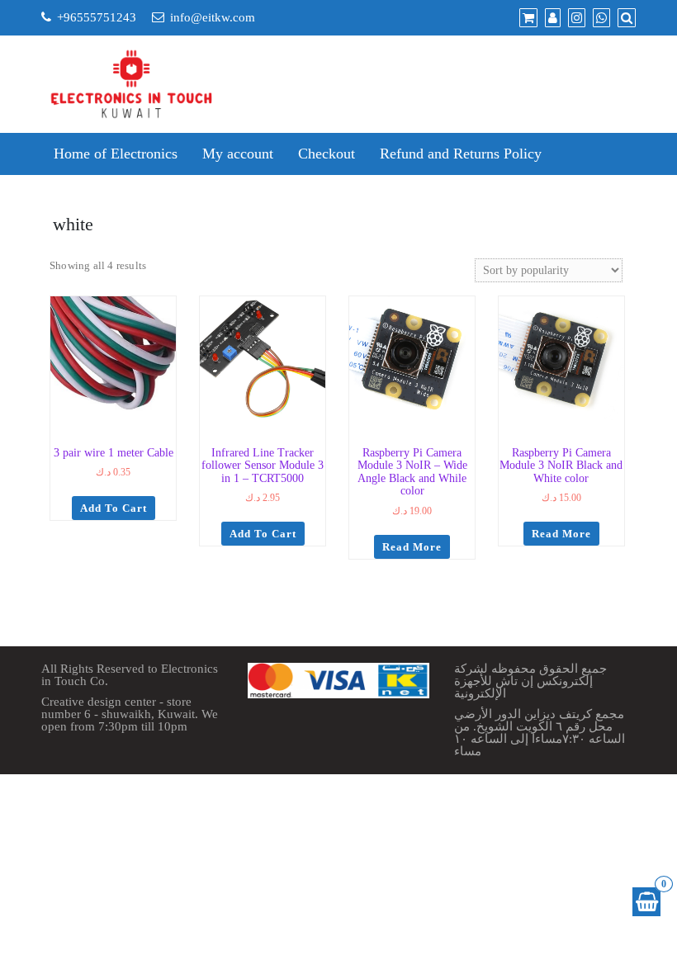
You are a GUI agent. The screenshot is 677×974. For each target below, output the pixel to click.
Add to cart (113, 508)
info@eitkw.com (212, 17)
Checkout (326, 153)
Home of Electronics (116, 153)
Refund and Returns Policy (461, 153)
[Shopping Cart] (646, 901)
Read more (412, 547)
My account (237, 153)
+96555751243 (96, 17)
